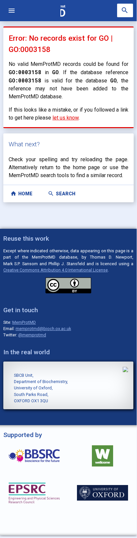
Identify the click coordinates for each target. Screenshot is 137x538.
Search (61, 193)
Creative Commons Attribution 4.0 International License (55, 270)
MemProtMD (24, 322)
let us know (65, 118)
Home (21, 193)
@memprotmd (32, 334)
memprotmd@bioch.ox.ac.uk (43, 328)
